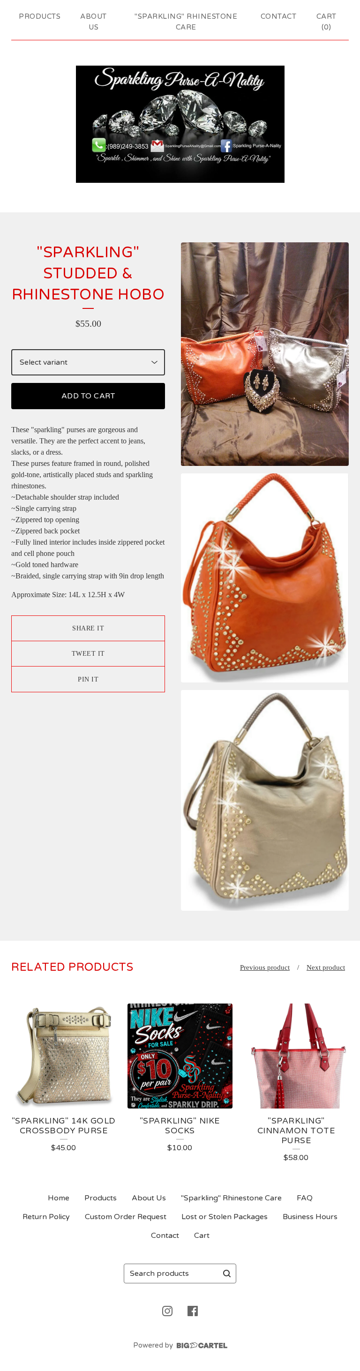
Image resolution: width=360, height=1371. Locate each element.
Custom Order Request (125, 1216)
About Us (93, 21)
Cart (202, 1235)
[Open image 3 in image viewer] (265, 800)
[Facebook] (192, 1311)
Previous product (265, 967)
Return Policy (46, 1216)
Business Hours (310, 1216)
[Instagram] (167, 1311)
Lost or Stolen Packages (224, 1216)
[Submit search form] (226, 1273)
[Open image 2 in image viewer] (265, 577)
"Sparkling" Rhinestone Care (186, 21)
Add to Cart (88, 396)
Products (39, 16)
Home (58, 1198)
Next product (326, 967)
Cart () (326, 21)
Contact (279, 16)
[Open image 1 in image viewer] (265, 354)
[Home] (180, 124)
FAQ (305, 1198)
